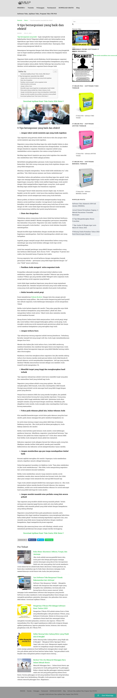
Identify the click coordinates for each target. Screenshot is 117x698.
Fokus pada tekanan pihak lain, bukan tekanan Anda (35, 90)
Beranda (19, 20)
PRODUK (20, 8)
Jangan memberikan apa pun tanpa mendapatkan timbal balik (38, 92)
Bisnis (26, 20)
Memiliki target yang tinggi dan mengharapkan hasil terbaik (37, 88)
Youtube (31, 8)
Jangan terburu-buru (26, 86)
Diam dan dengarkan (26, 80)
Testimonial (51, 8)
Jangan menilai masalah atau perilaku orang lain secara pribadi (38, 94)
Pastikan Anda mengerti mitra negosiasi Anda (33, 82)
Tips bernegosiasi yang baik (27, 37)
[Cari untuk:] (86, 21)
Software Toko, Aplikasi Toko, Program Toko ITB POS (37, 14)
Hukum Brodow (36, 297)
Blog (78, 8)
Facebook (32, 540)
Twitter (41, 540)
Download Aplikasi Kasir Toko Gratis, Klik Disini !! (35, 74)
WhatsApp (49, 540)
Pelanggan (40, 8)
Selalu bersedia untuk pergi (28, 84)
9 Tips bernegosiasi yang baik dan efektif (31, 76)
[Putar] (73, 47)
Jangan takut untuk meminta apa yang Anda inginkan (36, 78)
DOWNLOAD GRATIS (66, 8)
